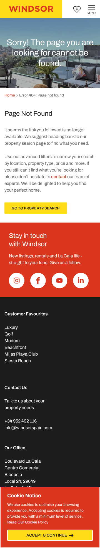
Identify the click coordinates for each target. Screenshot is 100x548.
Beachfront (15, 347)
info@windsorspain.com (28, 427)
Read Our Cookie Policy (27, 522)
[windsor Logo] (31, 9)
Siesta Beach (17, 360)
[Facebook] (38, 280)
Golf (8, 334)
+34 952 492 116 (20, 421)
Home (9, 95)
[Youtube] (59, 280)
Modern (12, 340)
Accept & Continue (46, 535)
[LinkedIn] (81, 280)
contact (58, 176)
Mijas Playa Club (21, 354)
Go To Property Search (36, 208)
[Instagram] (16, 280)
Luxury (11, 327)
